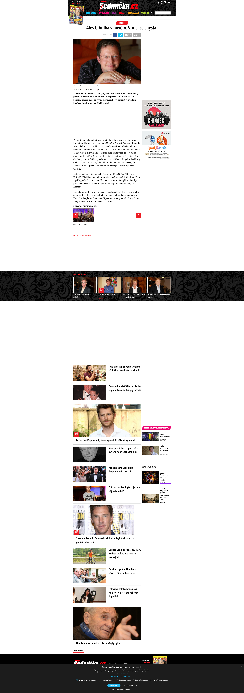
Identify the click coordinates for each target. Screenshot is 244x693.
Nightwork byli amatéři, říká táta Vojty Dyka (98, 643)
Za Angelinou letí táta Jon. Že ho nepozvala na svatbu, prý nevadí (125, 388)
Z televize (104, 13)
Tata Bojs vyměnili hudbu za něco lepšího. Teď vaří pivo (122, 571)
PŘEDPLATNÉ (113, 663)
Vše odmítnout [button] (129, 685)
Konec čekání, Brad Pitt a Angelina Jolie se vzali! (121, 470)
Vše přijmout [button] (114, 685)
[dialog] (122, 678)
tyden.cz (162, 502)
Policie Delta (165, 436)
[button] (122, 676)
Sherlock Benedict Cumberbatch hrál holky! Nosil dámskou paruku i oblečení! (105, 540)
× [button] (242, 666)
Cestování (133, 13)
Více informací (124, 673)
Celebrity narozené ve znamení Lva (108, 295)
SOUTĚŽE (126, 663)
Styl (114, 13)
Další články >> (78, 650)
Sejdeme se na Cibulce (164, 448)
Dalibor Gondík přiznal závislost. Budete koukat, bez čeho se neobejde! (125, 554)
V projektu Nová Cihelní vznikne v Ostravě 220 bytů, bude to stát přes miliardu (164, 494)
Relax (122, 13)
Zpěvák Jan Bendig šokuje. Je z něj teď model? (124, 489)
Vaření (145, 13)
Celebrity (91, 13)
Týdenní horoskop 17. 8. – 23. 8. (164, 475)
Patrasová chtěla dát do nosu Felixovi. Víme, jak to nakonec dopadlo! (123, 593)
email (130, 34)
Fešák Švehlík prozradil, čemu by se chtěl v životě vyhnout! (105, 440)
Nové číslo (76, 3)
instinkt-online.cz (163, 481)
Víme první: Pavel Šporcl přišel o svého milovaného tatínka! (124, 450)
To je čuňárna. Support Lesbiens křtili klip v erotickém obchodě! (124, 369)
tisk (138, 34)
